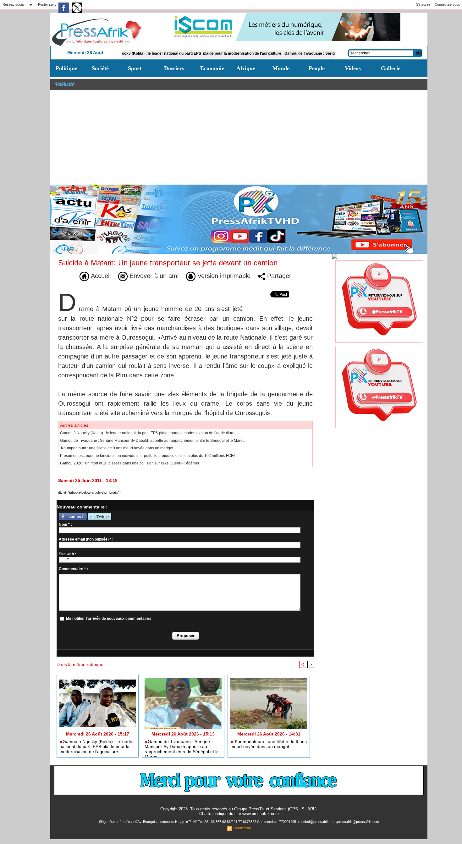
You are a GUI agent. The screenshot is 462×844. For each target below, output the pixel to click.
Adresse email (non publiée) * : (86, 539)
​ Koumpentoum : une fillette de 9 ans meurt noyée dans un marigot (116, 448)
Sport (134, 68)
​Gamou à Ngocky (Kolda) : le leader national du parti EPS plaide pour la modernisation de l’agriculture (165, 53)
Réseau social (13, 4)
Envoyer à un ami (153, 275)
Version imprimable (222, 275)
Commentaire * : (73, 569)
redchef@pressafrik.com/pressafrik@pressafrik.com (338, 822)
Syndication (242, 828)
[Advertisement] (238, 137)
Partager (278, 275)
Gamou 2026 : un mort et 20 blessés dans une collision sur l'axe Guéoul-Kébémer (129, 463)
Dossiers (174, 68)
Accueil (100, 275)
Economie (212, 68)
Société (100, 68)
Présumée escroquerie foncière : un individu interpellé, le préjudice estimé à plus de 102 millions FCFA (147, 455)
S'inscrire (423, 4)
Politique (66, 68)
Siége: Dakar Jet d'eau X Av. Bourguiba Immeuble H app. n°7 (145, 822)
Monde (280, 68)
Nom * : (65, 524)
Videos (353, 68)
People (317, 68)
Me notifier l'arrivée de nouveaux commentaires (108, 618)
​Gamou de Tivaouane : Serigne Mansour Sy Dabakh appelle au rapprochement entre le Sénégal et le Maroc (152, 440)
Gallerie (390, 68)
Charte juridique (213, 813)
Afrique (245, 68)
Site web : (67, 554)
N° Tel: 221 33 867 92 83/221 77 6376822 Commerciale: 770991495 (245, 822)
